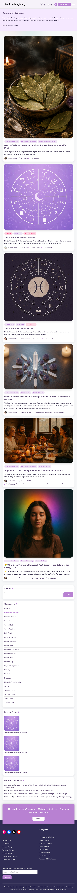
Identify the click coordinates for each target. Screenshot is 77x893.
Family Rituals (24, 483)
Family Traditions (33, 483)
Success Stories (30, 233)
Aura (35, 578)
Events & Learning (27, 561)
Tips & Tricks (31, 324)
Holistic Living (8, 657)
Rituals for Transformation (47, 141)
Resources (17, 233)
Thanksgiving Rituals (63, 483)
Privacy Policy (7, 847)
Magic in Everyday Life (11, 666)
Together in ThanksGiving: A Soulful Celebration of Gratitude (33, 470)
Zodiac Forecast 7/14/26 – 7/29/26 (15, 772)
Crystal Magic (25, 393)
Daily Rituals (10, 324)
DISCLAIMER (7, 853)
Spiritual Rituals (53, 483)
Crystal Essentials (10, 621)
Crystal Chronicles (10, 617)
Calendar (8, 233)
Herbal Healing (41, 561)
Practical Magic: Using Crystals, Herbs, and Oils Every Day (33, 790)
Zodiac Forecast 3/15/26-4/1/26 (18, 328)
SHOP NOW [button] (38, 818)
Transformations (9, 702)
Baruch (6, 794)
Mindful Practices (44, 466)
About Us (7, 840)
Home (4, 25)
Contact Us (6, 844)
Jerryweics (8, 785)
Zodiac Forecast (36, 247)
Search (7, 588)
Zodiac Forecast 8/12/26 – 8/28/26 (15, 732)
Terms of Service (8, 850)
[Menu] (73, 4)
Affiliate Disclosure (9, 859)
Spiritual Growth (9, 690)
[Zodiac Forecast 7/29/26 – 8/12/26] (11, 743)
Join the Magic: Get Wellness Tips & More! (17, 868)
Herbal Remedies (10, 653)
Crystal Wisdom (38, 393)
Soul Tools (7, 686)
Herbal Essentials (10, 641)
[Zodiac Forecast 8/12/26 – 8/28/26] (11, 723)
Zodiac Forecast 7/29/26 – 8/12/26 (15, 752)
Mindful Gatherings (43, 483)
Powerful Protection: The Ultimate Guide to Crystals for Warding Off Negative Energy (39, 794)
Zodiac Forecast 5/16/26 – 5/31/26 (20, 237)
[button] (64, 4)
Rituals (50, 412)
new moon (45, 412)
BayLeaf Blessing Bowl (14, 483)
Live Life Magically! (15, 4)
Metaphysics (8, 670)
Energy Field (40, 578)
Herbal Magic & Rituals (28, 141)
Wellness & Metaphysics (48, 859)
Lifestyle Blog (8, 662)
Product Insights (45, 852)
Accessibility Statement (10, 856)
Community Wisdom (12, 141)
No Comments (35, 158)
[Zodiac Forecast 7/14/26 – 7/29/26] (11, 763)
